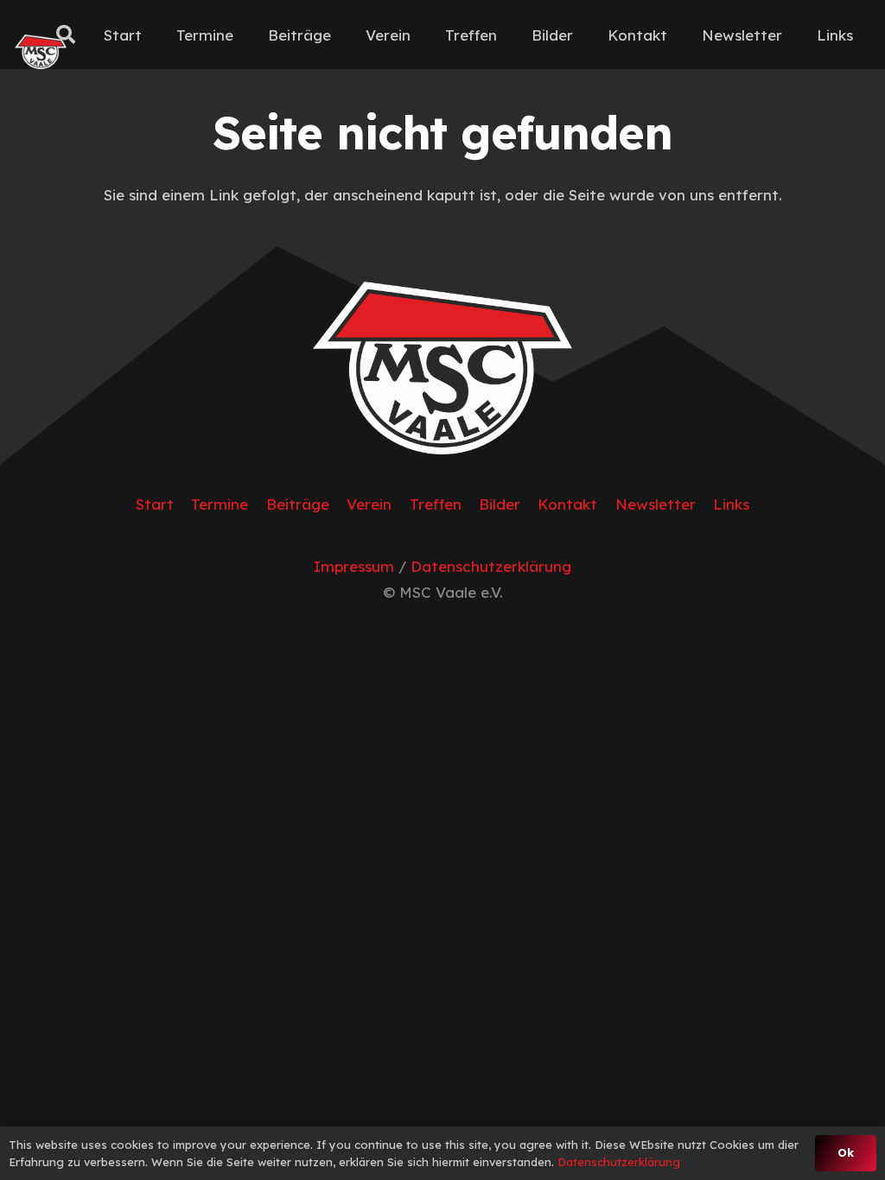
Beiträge (297, 504)
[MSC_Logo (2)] (41, 52)
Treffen (436, 504)
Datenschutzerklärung (491, 566)
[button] (65, 34)
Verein (369, 504)
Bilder (499, 504)
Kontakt (567, 504)
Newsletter (655, 504)
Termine (219, 504)
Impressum (354, 566)
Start (155, 504)
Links (731, 504)
